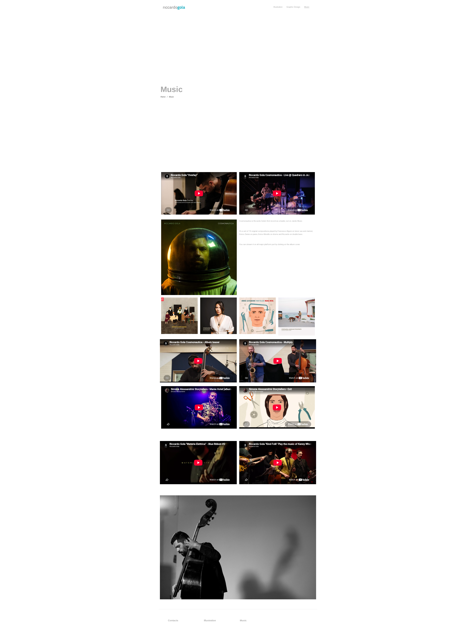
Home (163, 97)
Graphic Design (293, 7)
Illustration (278, 7)
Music (306, 7)
